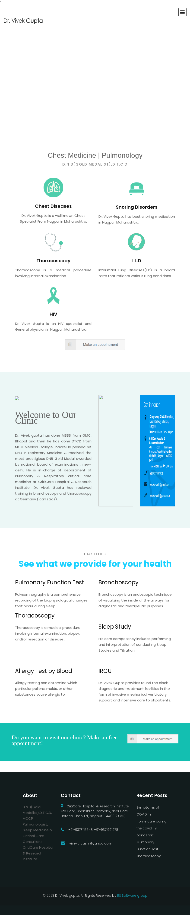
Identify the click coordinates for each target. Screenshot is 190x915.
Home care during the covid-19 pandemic (151, 828)
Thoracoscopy (148, 856)
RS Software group (132, 895)
